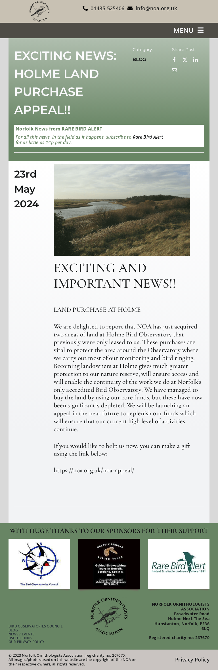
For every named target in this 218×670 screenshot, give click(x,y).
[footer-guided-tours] (109, 541)
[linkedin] (195, 59)
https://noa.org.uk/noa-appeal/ (94, 470)
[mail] (174, 70)
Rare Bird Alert (147, 137)
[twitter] (185, 59)
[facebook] (174, 59)
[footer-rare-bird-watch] (178, 541)
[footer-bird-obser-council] (39, 541)
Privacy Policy (192, 659)
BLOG (139, 59)
